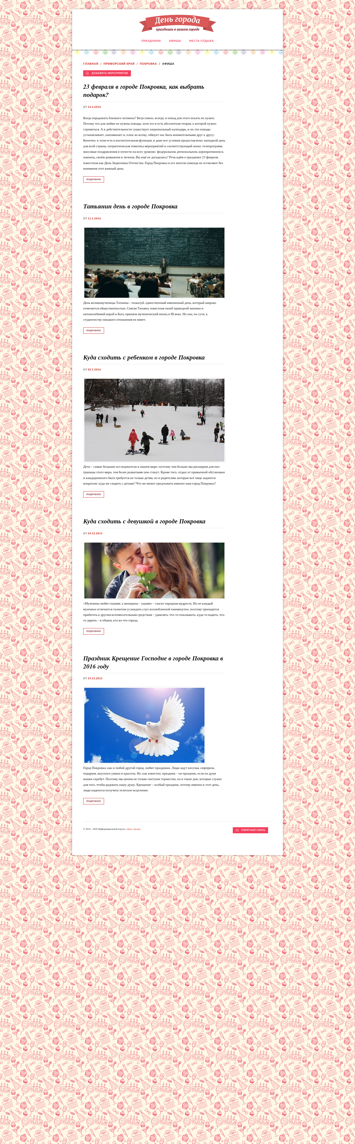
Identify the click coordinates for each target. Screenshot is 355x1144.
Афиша (175, 41)
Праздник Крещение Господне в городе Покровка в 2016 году (153, 662)
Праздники (151, 41)
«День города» (133, 829)
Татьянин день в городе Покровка (130, 206)
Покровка (148, 63)
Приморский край (119, 63)
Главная (90, 63)
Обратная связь (253, 830)
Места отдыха (201, 41)
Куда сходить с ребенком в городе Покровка (144, 357)
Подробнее (93, 179)
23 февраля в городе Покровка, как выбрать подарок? (143, 90)
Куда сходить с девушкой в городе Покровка (144, 521)
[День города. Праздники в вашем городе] (177, 29)
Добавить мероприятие (110, 73)
